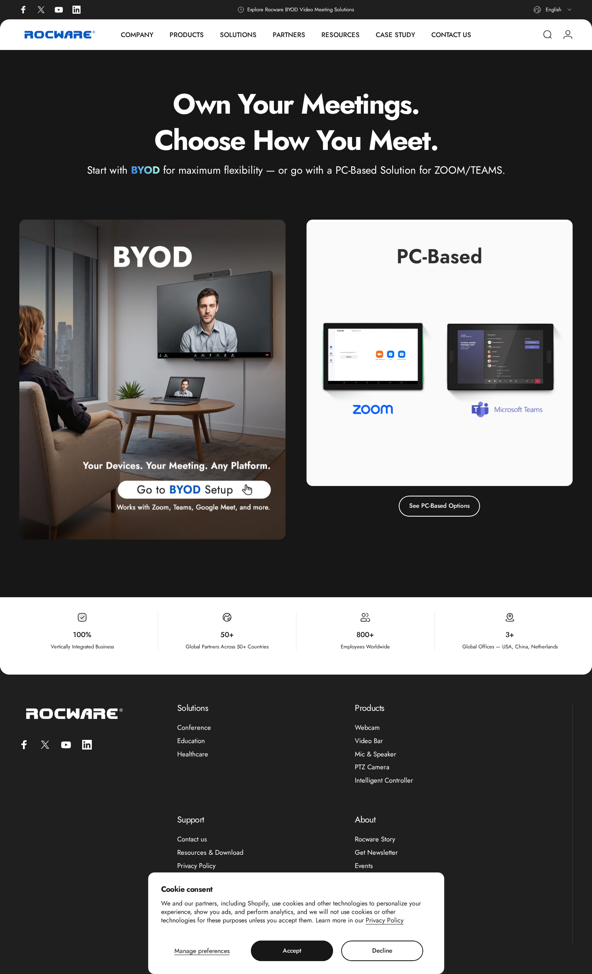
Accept (292, 950)
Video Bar (369, 741)
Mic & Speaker (375, 754)
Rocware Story (375, 839)
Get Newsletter (376, 852)
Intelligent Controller (384, 780)
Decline (382, 950)
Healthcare (192, 754)
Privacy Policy (385, 920)
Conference (194, 727)
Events (364, 866)
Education (191, 741)
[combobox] (553, 9)
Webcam (367, 727)
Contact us (192, 839)
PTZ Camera (372, 767)
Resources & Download (210, 852)
